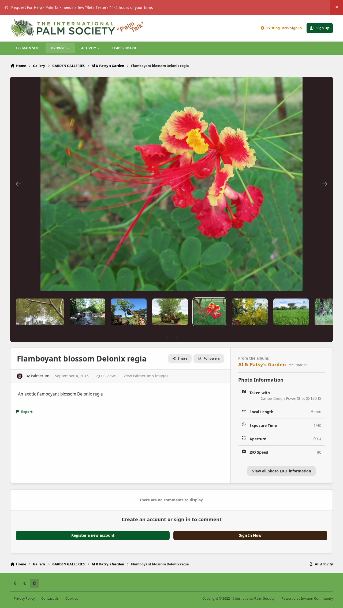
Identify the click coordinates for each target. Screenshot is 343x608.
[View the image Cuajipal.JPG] (40, 312)
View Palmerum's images (146, 375)
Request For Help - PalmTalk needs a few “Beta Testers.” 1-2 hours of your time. (82, 7)
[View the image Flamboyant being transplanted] (170, 312)
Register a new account (92, 535)
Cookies (71, 598)
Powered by (307, 598)
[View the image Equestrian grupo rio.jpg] (87, 312)
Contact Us (50, 598)
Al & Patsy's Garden (262, 364)
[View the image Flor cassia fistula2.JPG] (249, 312)
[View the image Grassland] (291, 312)
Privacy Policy (24, 598)
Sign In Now (250, 535)
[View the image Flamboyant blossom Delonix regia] (209, 312)
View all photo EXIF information (281, 470)
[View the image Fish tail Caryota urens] (129, 312)
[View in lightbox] (171, 184)
